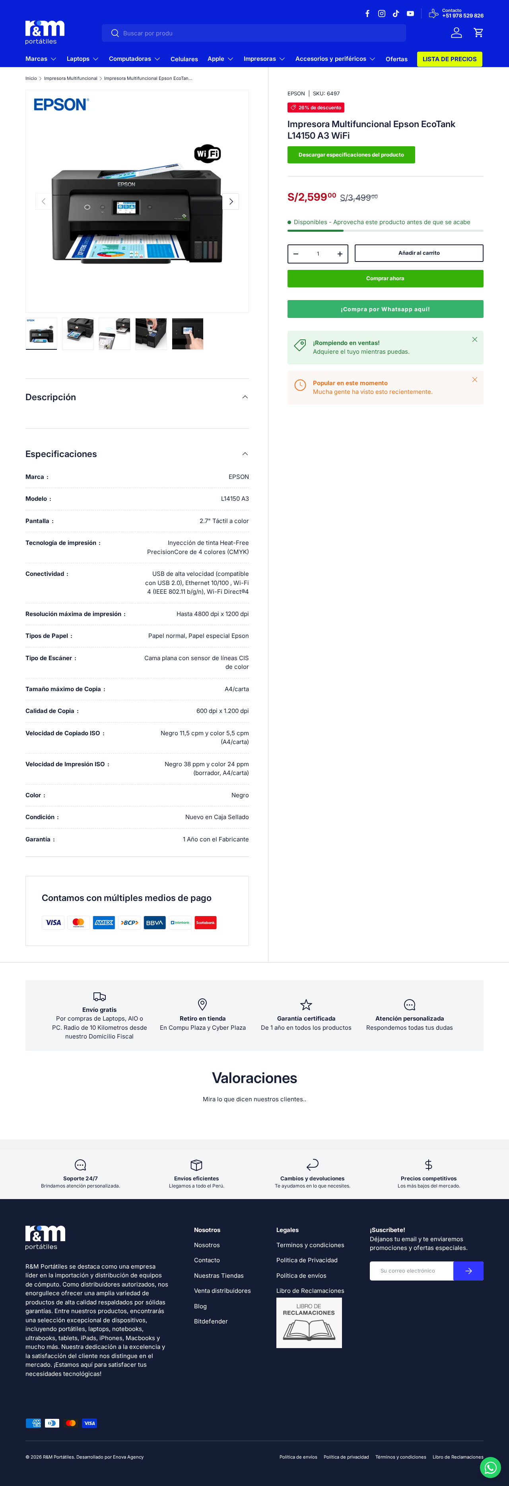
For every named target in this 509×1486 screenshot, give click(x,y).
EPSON (296, 93)
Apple (216, 58)
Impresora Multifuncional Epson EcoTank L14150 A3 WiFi (149, 78)
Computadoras (130, 58)
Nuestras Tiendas (219, 1275)
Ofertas (397, 59)
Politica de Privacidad (307, 1260)
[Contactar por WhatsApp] (490, 1467)
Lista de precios (450, 59)
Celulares (184, 59)
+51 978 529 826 (463, 16)
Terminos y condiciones (310, 1245)
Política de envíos (301, 1275)
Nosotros (207, 1245)
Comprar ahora (385, 278)
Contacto (207, 1260)
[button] (479, 32)
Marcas (36, 58)
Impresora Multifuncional (70, 78)
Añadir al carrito (419, 253)
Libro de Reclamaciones (458, 1457)
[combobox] (254, 33)
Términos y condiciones (400, 1457)
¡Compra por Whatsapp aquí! (385, 309)
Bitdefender (211, 1321)
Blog (200, 1306)
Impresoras (260, 58)
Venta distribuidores (222, 1290)
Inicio (31, 78)
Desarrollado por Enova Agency (110, 1457)
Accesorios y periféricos (330, 58)
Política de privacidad (346, 1457)
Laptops (78, 58)
